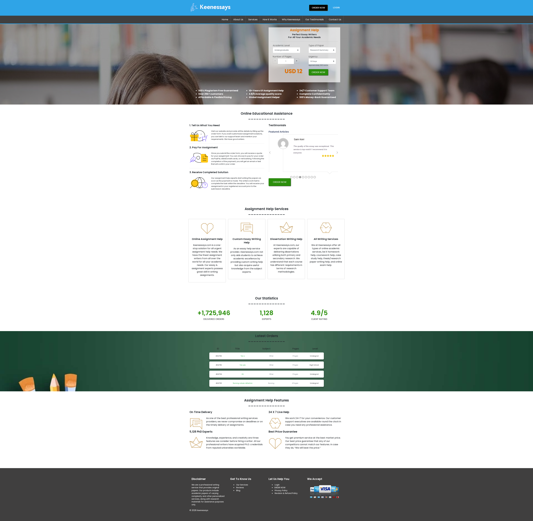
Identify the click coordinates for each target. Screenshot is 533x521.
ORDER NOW (318, 72)
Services (252, 19)
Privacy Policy (281, 490)
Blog (238, 490)
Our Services (242, 485)
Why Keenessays (291, 19)
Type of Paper (316, 45)
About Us (238, 19)
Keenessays (202, 510)
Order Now (318, 7)
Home (225, 19)
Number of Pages (282, 56)
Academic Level (281, 45)
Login (336, 7)
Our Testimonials (314, 19)
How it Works (270, 19)
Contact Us (335, 19)
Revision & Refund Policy (286, 493)
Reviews (240, 487)
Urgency (313, 56)
